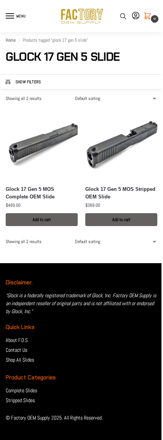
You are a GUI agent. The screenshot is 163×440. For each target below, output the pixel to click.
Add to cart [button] (42, 220)
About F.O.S (17, 340)
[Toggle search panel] (123, 16)
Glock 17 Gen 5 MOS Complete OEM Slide (30, 193)
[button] (148, 16)
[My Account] (135, 16)
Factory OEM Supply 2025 (36, 417)
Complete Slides (21, 390)
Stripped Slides (20, 400)
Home (11, 40)
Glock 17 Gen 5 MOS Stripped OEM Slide (120, 193)
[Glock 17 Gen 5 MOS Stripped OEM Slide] (121, 143)
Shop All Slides (20, 359)
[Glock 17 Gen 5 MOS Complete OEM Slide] (42, 143)
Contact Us (16, 349)
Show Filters (28, 81)
